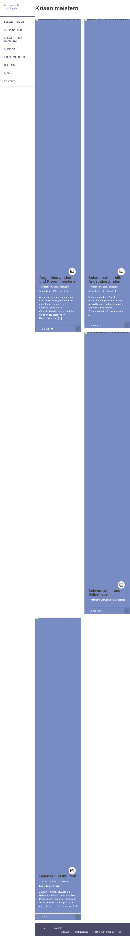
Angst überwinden (49, 287)
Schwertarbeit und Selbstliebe (104, 592)
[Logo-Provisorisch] (18, 8)
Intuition (57, 886)
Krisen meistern (60, 291)
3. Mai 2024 (96, 325)
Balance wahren (49, 881)
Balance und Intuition (57, 876)
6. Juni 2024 (47, 329)
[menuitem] (18, 22)
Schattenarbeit (109, 291)
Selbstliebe (120, 600)
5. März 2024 (48, 917)
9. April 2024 (96, 611)
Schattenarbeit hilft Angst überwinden (104, 279)
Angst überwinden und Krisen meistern (57, 279)
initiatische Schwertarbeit (102, 600)
